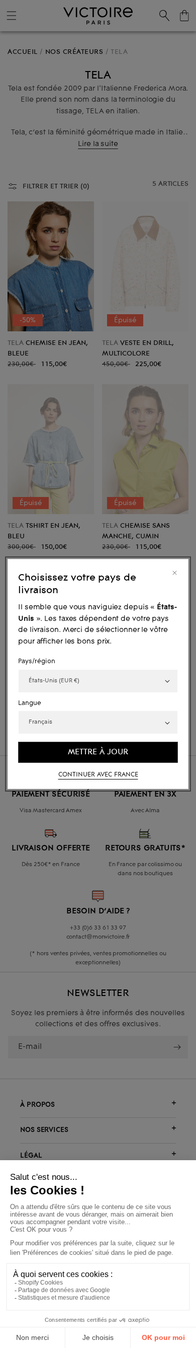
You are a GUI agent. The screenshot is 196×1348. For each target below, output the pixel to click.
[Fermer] (174, 572)
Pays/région (36, 662)
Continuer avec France (98, 775)
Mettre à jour (98, 752)
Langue (29, 703)
